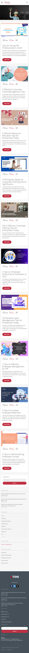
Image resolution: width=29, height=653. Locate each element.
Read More (6, 59)
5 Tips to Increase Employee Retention (11, 411)
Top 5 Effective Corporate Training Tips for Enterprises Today (14, 228)
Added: (4, 39)
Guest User (3, 552)
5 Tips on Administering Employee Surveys (13, 455)
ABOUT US (3, 611)
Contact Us (3, 649)
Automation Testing (6, 529)
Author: (10, 39)
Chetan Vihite (4, 563)
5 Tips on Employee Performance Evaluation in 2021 (14, 274)
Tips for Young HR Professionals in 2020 (12, 46)
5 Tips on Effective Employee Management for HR (13, 366)
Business (4, 531)
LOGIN (2, 619)
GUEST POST (4, 614)
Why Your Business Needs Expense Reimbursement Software (13, 499)
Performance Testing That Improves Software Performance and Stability (12, 505)
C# (2, 534)
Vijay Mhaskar (4, 560)
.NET (3, 515)
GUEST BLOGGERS (5, 622)
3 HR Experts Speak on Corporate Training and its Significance (14, 181)
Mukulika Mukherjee (6, 555)
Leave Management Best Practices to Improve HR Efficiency (13, 494)
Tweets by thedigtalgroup (6, 544)
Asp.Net (3, 526)
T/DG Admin (11, 40)
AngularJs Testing (6, 521)
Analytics (4, 518)
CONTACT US (4, 616)
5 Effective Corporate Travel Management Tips (13, 90)
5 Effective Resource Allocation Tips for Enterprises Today (11, 135)
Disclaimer (9, 649)
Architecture (5, 523)
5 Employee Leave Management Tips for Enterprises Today (12, 320)
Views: (17, 39)
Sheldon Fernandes (6, 557)
